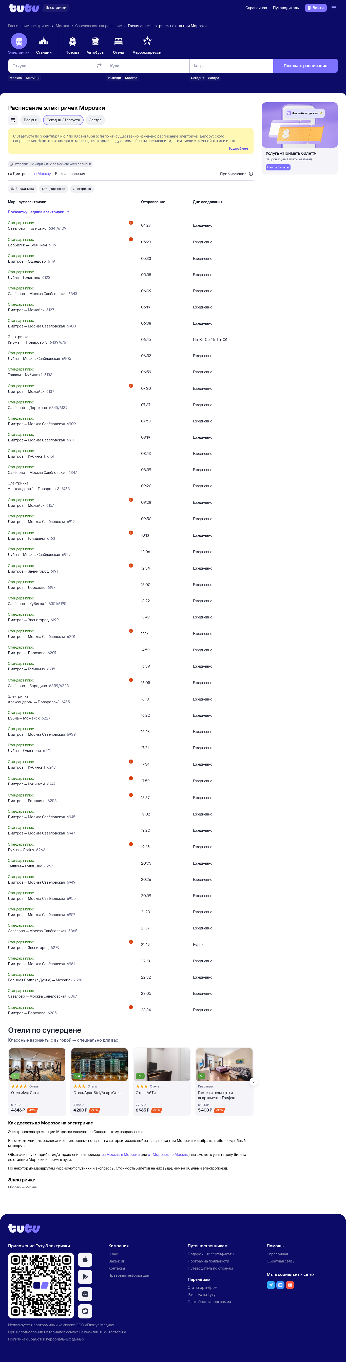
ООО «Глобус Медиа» (95, 1324)
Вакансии (116, 1261)
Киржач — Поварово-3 (28, 342)
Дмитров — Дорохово (27, 587)
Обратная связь (280, 1261)
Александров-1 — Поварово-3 (34, 488)
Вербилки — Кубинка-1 (27, 245)
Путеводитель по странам (210, 1268)
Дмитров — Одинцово (27, 261)
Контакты (116, 1268)
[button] (85, 1260)
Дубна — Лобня (21, 849)
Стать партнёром (202, 1287)
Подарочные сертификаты (211, 1254)
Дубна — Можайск (24, 718)
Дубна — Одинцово (24, 750)
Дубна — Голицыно (24, 277)
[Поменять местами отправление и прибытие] (99, 66)
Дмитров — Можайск (26, 309)
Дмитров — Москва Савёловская (36, 326)
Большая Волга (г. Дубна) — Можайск (40, 980)
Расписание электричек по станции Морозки (167, 25)
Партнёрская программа (209, 1301)
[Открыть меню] (334, 8)
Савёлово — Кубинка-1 (27, 603)
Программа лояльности (208, 1261)
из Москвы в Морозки (121, 1154)
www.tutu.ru (93, 1332)
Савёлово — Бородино (27, 685)
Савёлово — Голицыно (27, 228)
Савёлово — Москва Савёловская (37, 293)
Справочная (256, 7)
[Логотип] (24, 8)
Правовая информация (128, 1275)
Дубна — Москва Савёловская (34, 358)
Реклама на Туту (202, 1294)
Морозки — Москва (22, 1187)
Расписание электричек (29, 25)
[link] (278, 167)
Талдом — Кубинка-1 (25, 374)
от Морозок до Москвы (168, 1154)
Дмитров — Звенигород (28, 571)
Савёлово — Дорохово (27, 407)
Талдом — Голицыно (25, 866)
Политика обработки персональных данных (46, 1339)
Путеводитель (286, 7)
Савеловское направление (98, 25)
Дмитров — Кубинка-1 (26, 456)
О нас (113, 1254)
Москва (62, 25)
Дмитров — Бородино (27, 800)
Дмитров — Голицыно (26, 538)
